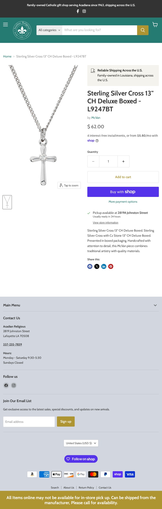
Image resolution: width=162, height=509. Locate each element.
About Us (68, 487)
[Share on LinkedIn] (103, 266)
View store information (105, 222)
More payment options (123, 201)
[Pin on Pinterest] (110, 266)
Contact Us (105, 487)
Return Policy (86, 487)
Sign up (65, 421)
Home (7, 56)
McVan (95, 118)
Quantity (92, 151)
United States (79, 443)
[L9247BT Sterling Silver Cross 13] (7, 202)
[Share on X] (96, 266)
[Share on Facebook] (89, 266)
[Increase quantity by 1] (124, 161)
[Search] (142, 30)
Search (55, 487)
